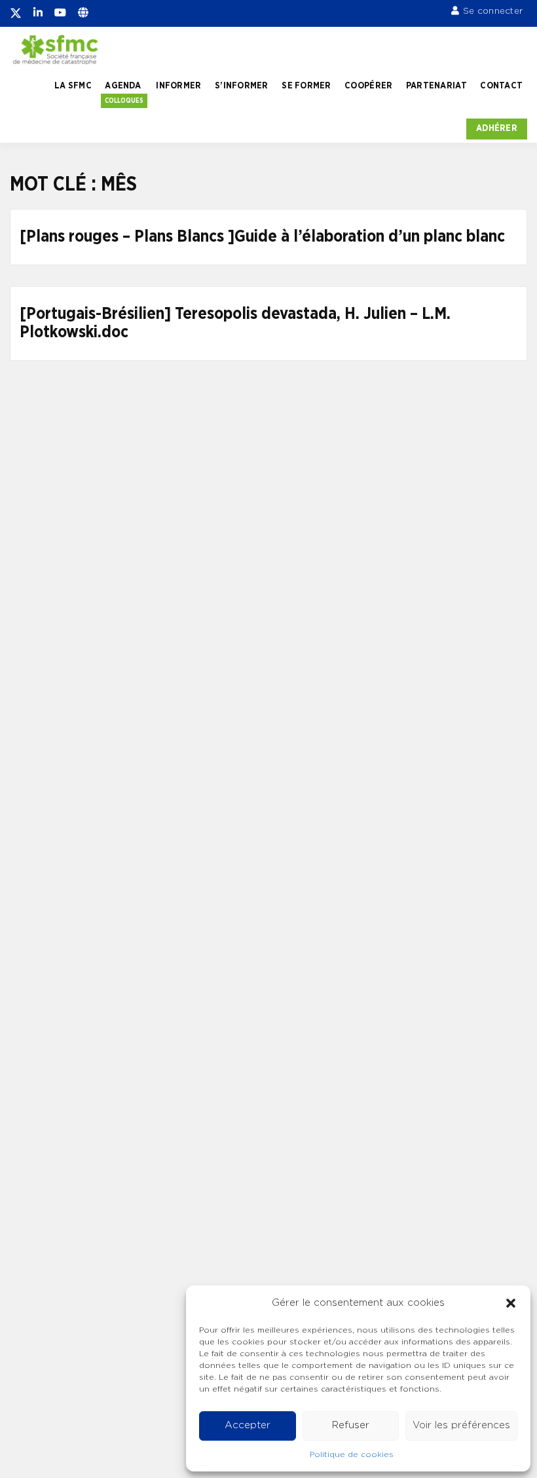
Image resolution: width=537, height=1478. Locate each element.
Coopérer (368, 85)
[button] (510, 1303)
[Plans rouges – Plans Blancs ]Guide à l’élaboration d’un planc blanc (262, 237)
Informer (178, 85)
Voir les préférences (461, 1425)
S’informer (241, 85)
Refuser (350, 1425)
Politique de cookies (352, 1454)
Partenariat (436, 85)
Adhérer (496, 128)
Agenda (123, 85)
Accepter (247, 1425)
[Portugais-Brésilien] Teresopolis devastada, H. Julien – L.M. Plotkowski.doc (235, 323)
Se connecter (493, 11)
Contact (501, 85)
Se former (306, 85)
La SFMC (73, 85)
